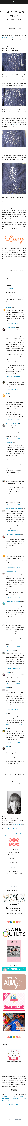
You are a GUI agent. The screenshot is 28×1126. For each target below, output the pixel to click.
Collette (8, 746)
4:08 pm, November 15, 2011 (13, 766)
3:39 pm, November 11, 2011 (13, 376)
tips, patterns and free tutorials (13, 829)
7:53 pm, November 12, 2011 (13, 647)
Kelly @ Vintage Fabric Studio (14, 509)
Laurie (7, 393)
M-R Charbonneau (10, 327)
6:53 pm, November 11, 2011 (13, 439)
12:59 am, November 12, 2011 (14, 550)
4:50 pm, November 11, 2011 (13, 389)
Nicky (7, 479)
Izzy (6, 713)
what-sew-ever (10, 650)
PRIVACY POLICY (14, 1104)
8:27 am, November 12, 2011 (13, 597)
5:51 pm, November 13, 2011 (13, 684)
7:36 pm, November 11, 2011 (13, 505)
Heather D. (8, 554)
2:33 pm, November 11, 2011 (13, 304)
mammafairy (9, 442)
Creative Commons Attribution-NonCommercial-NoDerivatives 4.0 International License (14, 1099)
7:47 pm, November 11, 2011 (13, 530)
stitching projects (6, 827)
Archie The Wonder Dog (12, 423)
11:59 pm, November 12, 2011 (14, 668)
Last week (15, 124)
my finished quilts (17, 824)
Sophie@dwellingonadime (13, 534)
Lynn (7, 380)
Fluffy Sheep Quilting (8, 38)
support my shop (6, 831)
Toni (7, 728)
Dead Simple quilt (10, 231)
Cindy (7, 623)
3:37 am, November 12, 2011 (13, 567)
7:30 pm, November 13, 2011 (13, 709)
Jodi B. (7, 687)
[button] (14, 2)
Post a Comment (8, 288)
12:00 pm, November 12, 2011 (14, 619)
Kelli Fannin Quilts (11, 571)
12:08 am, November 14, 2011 (14, 725)
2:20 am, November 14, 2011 (13, 742)
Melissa (8, 672)
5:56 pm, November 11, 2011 (13, 419)
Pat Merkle (8, 308)
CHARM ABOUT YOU (14, 14)
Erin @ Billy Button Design (13, 601)
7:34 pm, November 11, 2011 (13, 475)
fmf (17, 31)
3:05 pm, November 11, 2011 (13, 323)
